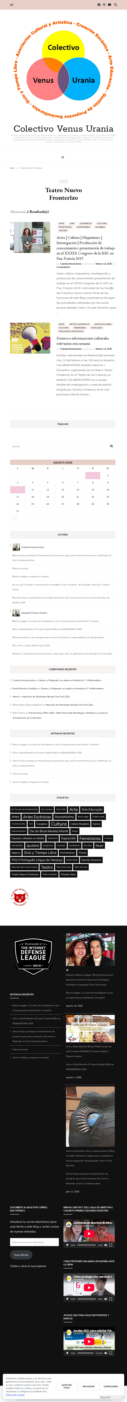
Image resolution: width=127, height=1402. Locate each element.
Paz (92, 984)
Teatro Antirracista (64, 867)
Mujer (99, 845)
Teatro (63, 231)
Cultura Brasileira (79, 823)
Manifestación (74, 845)
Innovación (61, 845)
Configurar (111, 1386)
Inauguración (48, 845)
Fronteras (65, 227)
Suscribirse (21, 1255)
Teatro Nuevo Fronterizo (25, 874)
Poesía (82, 852)
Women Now (68, 874)
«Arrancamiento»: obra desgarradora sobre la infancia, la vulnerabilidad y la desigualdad (58, 637)
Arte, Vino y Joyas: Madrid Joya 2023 (31, 645)
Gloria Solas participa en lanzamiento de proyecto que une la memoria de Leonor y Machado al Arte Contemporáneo (34, 1036)
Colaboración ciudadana (98, 1155)
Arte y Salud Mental (76, 1046)
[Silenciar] (105, 1245)
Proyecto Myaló (99, 1051)
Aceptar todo (66, 1386)
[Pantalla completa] (110, 1245)
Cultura (102, 223)
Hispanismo (83, 227)
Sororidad (101, 984)
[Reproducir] (67, 1245)
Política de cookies (15, 1394)
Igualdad (96, 328)
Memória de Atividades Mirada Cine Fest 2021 (46, 696)
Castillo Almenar (75, 1155)
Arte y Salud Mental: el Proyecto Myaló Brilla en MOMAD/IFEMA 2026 (47, 629)
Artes (15, 817)
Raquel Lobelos (72, 860)
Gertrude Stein (17, 845)
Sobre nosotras (20, 568)
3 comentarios (63, 267)
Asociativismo (103, 324)
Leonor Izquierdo (74, 1160)
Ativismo (70, 975)
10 (17, 489)
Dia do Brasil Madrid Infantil (49, 831)
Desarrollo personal (19, 831)
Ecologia (75, 831)
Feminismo (80, 328)
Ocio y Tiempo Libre (40, 852)
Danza (96, 823)
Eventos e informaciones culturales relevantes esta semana (83, 341)
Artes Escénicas (80, 324)
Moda (76, 1051)
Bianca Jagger (83, 817)
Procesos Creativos (71, 331)
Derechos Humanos (76, 979)
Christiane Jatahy (18, 824)
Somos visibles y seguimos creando (31, 576)
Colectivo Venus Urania (63, 129)
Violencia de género (50, 874)
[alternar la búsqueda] (115, 4)
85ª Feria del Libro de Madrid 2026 (24, 809)
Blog (95, 975)
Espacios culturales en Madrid (28, 838)
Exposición (68, 838)
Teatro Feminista (81, 867)
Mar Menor (88, 845)
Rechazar (88, 1386)
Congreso (86, 223)
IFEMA (97, 1046)
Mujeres (16, 852)
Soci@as (100, 227)
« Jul (14, 518)
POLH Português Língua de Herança (37, 860)
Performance (67, 852)
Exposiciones (52, 838)
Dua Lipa (92, 979)
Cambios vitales (98, 817)
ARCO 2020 (61, 809)
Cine (72, 223)
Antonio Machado (75, 1151)
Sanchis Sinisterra (91, 859)
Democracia (106, 975)
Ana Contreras (46, 809)
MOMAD (85, 1051)
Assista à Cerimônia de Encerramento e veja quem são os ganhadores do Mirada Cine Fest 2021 (62, 653)
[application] (89, 1233)
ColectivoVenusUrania (70, 264)
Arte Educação (92, 809)
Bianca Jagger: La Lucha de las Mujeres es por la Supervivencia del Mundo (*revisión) (56, 621)
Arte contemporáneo (97, 1151)
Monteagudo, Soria (95, 1160)
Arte (62, 223)
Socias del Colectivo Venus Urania (24, 867)
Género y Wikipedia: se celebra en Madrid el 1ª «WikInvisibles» (70, 680)
